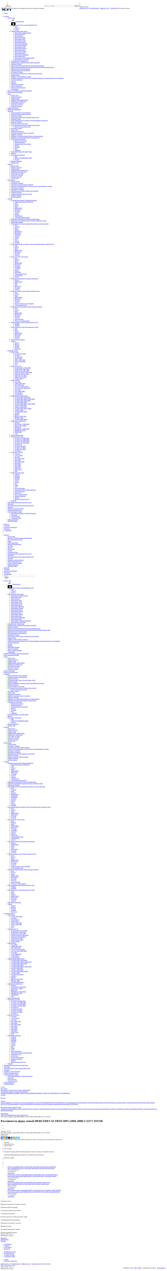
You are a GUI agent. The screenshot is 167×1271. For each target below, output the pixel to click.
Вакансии (7, 1249)
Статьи (6, 1259)
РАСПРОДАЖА (12, 521)
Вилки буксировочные (14, 109)
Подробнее (11, 1173)
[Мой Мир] (7, 1138)
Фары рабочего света (140, 1109)
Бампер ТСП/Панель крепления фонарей (20, 90)
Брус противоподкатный (15, 92)
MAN (9, 1115)
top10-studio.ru (161, 1268)
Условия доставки (9, 1255)
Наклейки (11, 504)
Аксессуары (11, 18)
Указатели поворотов (100, 1109)
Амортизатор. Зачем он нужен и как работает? (14, 1091)
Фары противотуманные (127, 1109)
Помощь (3, 1241)
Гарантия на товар (9, 1256)
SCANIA (20, 1115)
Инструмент (11, 180)
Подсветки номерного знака (34, 1109)
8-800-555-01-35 (84, 8)
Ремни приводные (13, 519)
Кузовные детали (13, 350)
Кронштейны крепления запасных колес (20, 502)
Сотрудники (7, 1247)
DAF (2, 1115)
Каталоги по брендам (10, 527)
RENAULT (14, 1115)
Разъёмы (45, 1109)
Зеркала (10, 164)
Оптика (10, 198)
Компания (4, 1238)
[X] (9, 1138)
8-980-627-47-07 (104, 8)
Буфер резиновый (13, 108)
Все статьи (4, 1088)
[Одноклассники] (4, 1138)
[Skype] (16, 1138)
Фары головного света (113, 1109)
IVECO (6, 1115)
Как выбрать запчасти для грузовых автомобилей (15, 1090)
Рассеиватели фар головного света (76, 1109)
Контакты (7, 529)
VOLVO (25, 1115)
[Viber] (11, 1138)
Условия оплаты (9, 1253)
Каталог (6, 16)
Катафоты (6, 1110)
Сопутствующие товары (15, 512)
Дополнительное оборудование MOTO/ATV (21, 505)
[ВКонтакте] (2, 1138)
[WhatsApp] (14, 1138)
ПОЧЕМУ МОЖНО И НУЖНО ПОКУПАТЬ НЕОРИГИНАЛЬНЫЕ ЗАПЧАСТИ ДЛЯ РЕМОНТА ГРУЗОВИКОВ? (35, 1093)
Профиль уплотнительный (15, 508)
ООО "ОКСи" (138, 1268)
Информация (4, 1239)
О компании (7, 530)
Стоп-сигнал (90, 1109)
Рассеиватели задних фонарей (57, 1109)
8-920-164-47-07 (115, 8)
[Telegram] (19, 1138)
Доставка (7, 525)
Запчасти (10, 111)
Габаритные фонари (7, 1109)
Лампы (11, 1110)
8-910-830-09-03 (94, 8)
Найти (6, 577)
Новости (6, 524)
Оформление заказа (10, 1251)
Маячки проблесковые (19, 1109)
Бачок (9, 94)
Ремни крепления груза (15, 510)
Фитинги (10, 507)
